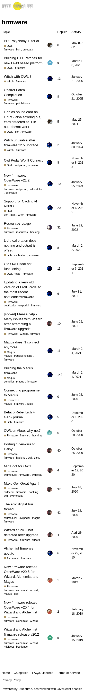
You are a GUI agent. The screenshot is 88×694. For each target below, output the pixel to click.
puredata (28, 49)
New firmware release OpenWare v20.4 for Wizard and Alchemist (20, 607)
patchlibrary (23, 103)
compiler (9, 381)
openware (11, 192)
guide (30, 403)
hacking (34, 232)
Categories (21, 672)
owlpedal (20, 165)
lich (18, 49)
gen (6, 214)
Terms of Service (68, 672)
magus (8, 355)
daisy (37, 457)
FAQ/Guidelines (42, 672)
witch (21, 214)
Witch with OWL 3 (17, 76)
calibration (20, 255)
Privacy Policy (11, 680)
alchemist (22, 590)
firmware (9, 49)
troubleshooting (23, 355)
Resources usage (17, 223)
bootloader (10, 305)
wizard (24, 333)
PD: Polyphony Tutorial (21, 41)
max (13, 214)
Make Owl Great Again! (21, 483)
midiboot (9, 646)
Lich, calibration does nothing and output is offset (20, 245)
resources (22, 232)
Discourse (25, 689)
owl (30, 457)
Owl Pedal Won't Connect (23, 160)
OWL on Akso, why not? (22, 430)
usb (16, 593)
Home (6, 672)
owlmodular (35, 189)
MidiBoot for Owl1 (17, 466)
